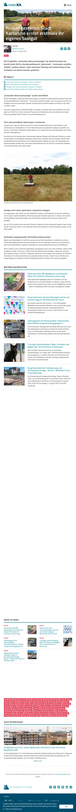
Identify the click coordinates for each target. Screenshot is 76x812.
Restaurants (28, 706)
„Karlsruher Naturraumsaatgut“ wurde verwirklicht (23, 82)
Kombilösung (25, 701)
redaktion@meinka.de (62, 774)
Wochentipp (66, 704)
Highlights (28, 711)
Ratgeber (65, 706)
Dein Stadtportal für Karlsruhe (21, 787)
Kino (27, 704)
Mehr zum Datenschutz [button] (14, 809)
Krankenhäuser (45, 706)
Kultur (13, 701)
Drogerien (25, 716)
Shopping (7, 708)
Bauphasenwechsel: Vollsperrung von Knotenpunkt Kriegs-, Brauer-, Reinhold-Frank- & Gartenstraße (49, 370)
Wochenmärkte (35, 716)
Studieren (58, 704)
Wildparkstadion (18, 711)
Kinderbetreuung (48, 711)
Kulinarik (37, 701)
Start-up (20, 713)
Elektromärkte (54, 716)
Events (34, 699)
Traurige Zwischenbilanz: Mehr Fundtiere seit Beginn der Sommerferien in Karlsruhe (49, 345)
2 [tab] (37, 761)
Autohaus (64, 716)
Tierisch (68, 699)
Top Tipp (66, 713)
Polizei (62, 699)
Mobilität (47, 699)
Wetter (6, 704)
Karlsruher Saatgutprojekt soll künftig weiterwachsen (24, 89)
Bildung (59, 701)
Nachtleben (8, 711)
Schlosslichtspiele (10, 713)
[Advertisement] (38, 411)
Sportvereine (38, 711)
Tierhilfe (45, 701)
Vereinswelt (44, 713)
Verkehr (36, 706)
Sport (15, 699)
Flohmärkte (17, 716)
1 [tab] (35, 761)
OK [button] (66, 806)
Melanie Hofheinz (18, 49)
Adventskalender (59, 708)
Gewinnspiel (49, 704)
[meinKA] (12, 5)
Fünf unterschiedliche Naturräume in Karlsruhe (22, 84)
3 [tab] (38, 761)
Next (69, 735)
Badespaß (13, 704)
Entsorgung (63, 711)
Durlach (36, 713)
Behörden (49, 708)
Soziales (7, 706)
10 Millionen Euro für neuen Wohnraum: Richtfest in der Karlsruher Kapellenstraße (35, 748)
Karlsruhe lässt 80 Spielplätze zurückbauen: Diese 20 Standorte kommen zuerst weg (48, 275)
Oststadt (52, 713)
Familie (41, 704)
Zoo (32, 701)
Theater (14, 708)
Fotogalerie (8, 716)
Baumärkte (44, 716)
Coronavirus (22, 699)
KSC (29, 699)
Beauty (59, 713)
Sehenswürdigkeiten (25, 708)
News (6, 55)
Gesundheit (34, 704)
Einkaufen (52, 701)
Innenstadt (36, 708)
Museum (21, 704)
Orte (43, 708)
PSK (18, 701)
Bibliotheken (28, 713)
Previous (6, 735)
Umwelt (66, 701)
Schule (13, 706)
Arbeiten (20, 706)
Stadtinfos (55, 699)
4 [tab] (40, 761)
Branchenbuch (56, 706)
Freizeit (40, 699)
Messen (6, 701)
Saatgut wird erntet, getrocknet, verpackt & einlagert (24, 87)
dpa (5, 699)
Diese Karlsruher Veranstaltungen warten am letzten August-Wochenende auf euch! (49, 298)
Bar (57, 711)
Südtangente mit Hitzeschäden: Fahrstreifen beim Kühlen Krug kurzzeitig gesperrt (48, 322)
